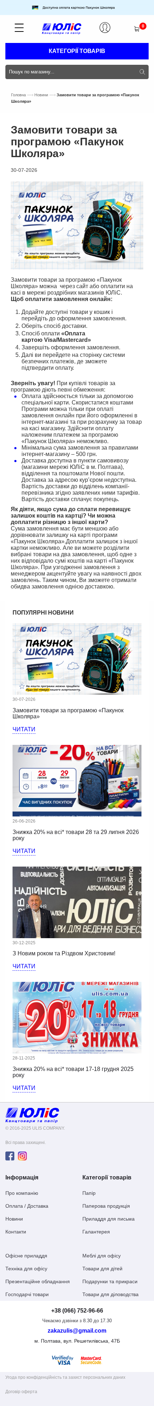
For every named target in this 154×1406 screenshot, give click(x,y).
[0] (136, 28)
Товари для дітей (102, 1268)
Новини (41, 95)
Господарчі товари (27, 1294)
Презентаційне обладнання (37, 1281)
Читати (24, 729)
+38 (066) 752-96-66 (77, 1311)
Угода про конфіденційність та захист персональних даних (65, 1377)
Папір (89, 1193)
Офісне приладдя (26, 1256)
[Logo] (32, 1115)
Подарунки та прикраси (110, 1281)
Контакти (15, 1232)
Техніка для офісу (26, 1268)
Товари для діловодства (110, 1294)
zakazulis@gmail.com (77, 1331)
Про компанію (21, 1193)
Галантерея (96, 1232)
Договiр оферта (21, 1391)
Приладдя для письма (108, 1219)
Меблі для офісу (101, 1256)
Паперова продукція (106, 1206)
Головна (18, 95)
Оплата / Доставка (26, 1206)
